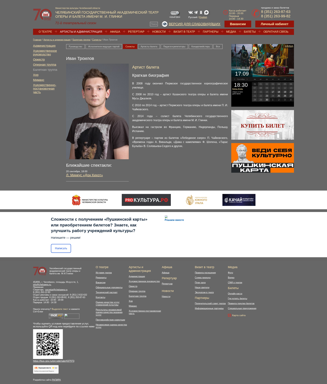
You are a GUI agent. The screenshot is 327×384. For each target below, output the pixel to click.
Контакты (100, 297)
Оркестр (39, 59)
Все (218, 46)
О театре (45, 31)
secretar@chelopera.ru (56, 289)
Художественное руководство (45, 52)
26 (285, 96)
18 (279, 92)
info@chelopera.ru (42, 284)
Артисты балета (149, 46)
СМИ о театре (235, 282)
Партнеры (210, 31)
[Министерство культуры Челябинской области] (90, 200)
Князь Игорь (237, 89)
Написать (61, 248)
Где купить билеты (237, 298)
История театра (104, 272)
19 (285, 92)
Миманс (38, 80)
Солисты (96, 39)
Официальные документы (109, 287)
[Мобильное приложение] (238, 200)
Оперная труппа (44, 64)
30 (267, 100)
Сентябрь (241, 79)
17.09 (242, 74)
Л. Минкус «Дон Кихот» (84, 175)
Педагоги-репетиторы (174, 46)
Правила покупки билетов (241, 303)
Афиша (115, 31)
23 (267, 96)
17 (273, 92)
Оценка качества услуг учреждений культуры (108, 303)
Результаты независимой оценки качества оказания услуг (109, 312)
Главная (37, 39)
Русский (192, 17)
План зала (200, 282)
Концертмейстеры (200, 46)
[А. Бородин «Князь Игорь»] (262, 60)
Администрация (44, 45)
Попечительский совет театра (210, 303)
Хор (35, 75)
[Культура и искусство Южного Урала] (196, 200)
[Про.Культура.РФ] (146, 200)
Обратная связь (276, 31)
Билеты (250, 31)
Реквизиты (101, 277)
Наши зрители (202, 287)
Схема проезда (203, 277)
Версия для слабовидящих (194, 24)
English (203, 17)
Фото (230, 272)
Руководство (75, 46)
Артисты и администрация (81, 31)
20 (291, 92)
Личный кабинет (275, 24)
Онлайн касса (235, 293)
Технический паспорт (107, 292)
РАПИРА (56, 380)
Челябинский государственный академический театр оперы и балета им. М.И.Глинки (65, 271)
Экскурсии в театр (204, 292)
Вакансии (238, 24)
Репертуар (136, 31)
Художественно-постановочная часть (44, 88)
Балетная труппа (81, 39)
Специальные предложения (242, 308)
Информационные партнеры (209, 308)
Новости (159, 31)
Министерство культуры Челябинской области (77, 8)
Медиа (231, 31)
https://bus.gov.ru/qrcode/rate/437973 (53, 361)
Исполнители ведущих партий (103, 46)
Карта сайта (239, 315)
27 (291, 96)
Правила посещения (205, 272)
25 (279, 96)
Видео (231, 277)
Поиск (154, 24)
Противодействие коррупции (110, 319)
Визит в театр (184, 31)
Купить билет (263, 126)
